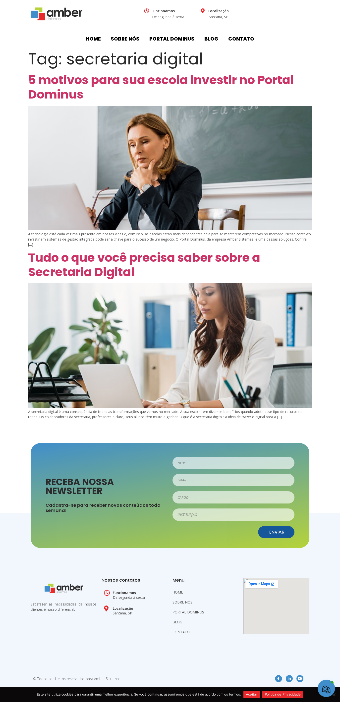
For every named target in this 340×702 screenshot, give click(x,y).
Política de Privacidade (283, 694)
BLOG (211, 38)
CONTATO (241, 38)
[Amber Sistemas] (56, 13)
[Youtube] (299, 678)
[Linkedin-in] (289, 678)
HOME (93, 38)
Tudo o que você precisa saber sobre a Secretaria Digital (144, 264)
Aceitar (251, 694)
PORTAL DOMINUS (171, 38)
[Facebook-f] (278, 678)
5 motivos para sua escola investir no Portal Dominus (161, 87)
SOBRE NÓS (125, 38)
